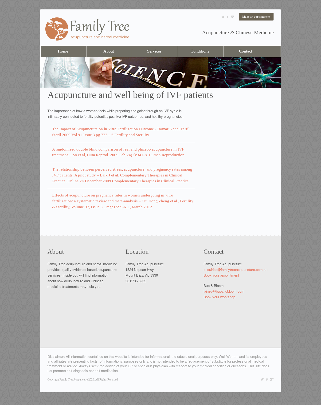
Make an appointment (256, 16)
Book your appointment (221, 275)
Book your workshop (219, 296)
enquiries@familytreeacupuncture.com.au (235, 269)
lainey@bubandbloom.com (224, 291)
